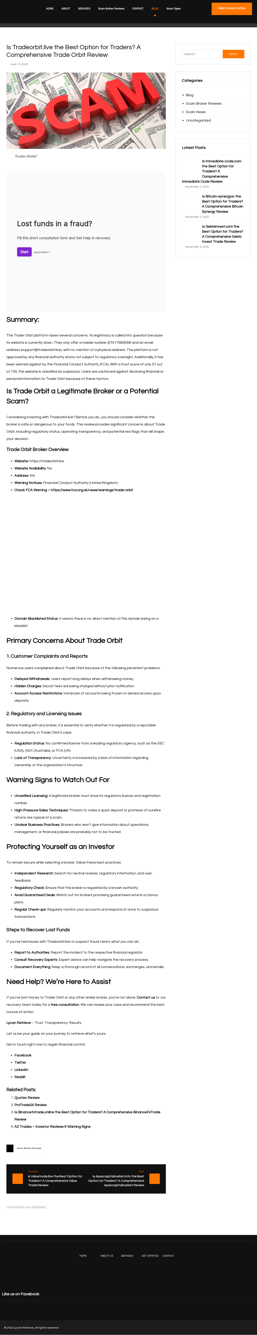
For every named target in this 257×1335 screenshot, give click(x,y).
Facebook (23, 1055)
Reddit (19, 1077)
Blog (189, 95)
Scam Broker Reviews (29, 1148)
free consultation (65, 1005)
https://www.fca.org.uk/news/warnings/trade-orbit (92, 490)
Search (233, 54)
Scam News (196, 112)
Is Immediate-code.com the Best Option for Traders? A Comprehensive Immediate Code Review (211, 171)
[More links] (194, 8)
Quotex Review (27, 1098)
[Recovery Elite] (16, 13)
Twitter (20, 1062)
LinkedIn (21, 1070)
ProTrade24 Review (30, 1105)
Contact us (146, 997)
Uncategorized (198, 120)
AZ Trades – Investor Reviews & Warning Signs (52, 1127)
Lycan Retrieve (18, 1023)
